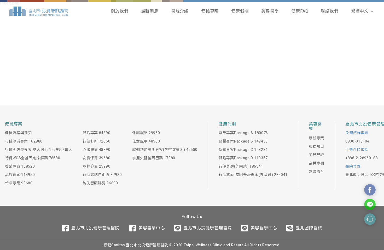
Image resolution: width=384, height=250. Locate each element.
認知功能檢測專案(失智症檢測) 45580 (164, 149)
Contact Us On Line (370, 204)
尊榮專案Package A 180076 (243, 133)
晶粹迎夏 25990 (96, 166)
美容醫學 (270, 11)
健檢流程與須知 (18, 133)
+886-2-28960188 (361, 158)
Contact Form (370, 219)
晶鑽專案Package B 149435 (243, 141)
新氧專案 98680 (19, 183)
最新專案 (316, 138)
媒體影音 (316, 171)
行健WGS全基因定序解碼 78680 (32, 158)
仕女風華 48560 (146, 141)
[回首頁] (38, 11)
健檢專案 (210, 11)
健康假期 (240, 11)
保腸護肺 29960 (146, 133)
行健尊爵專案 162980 (24, 141)
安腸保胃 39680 (96, 158)
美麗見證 (316, 155)
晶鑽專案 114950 (20, 175)
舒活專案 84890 (96, 133)
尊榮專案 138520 (20, 166)
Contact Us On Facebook (370, 190)
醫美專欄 (316, 163)
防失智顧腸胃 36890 (100, 183)
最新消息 (150, 11)
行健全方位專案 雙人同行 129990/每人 (38, 149)
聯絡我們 (330, 11)
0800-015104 (357, 141)
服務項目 (316, 146)
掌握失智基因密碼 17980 (153, 158)
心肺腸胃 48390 (96, 149)
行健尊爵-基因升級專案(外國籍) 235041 (253, 175)
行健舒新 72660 (96, 141)
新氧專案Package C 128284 (243, 149)
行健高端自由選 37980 (102, 175)
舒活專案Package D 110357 (243, 158)
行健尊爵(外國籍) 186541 (241, 166)
